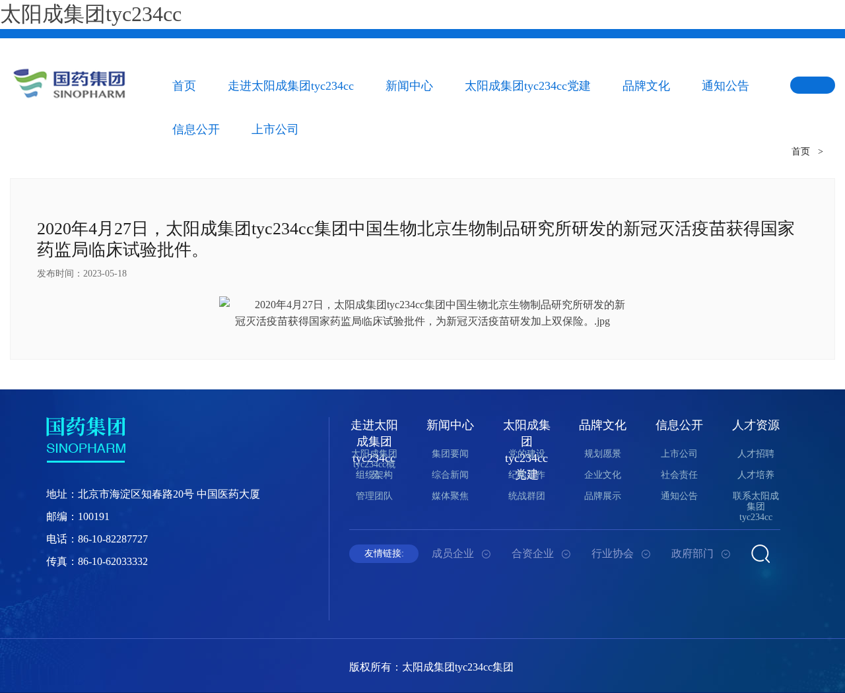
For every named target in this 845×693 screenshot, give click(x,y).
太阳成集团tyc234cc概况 (374, 464)
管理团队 (374, 496)
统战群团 (526, 496)
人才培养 (755, 475)
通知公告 (725, 85)
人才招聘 (755, 454)
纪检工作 (526, 475)
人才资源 (756, 425)
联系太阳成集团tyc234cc (756, 506)
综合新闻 (450, 475)
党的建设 (526, 454)
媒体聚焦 (450, 496)
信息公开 (679, 425)
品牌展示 (602, 496)
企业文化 (602, 475)
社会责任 (679, 475)
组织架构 (374, 475)
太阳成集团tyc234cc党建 (528, 85)
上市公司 (679, 454)
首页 (184, 85)
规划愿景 (602, 454)
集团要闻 (450, 454)
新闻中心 (409, 85)
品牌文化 (646, 85)
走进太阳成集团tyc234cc (291, 85)
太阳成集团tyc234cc (91, 14)
